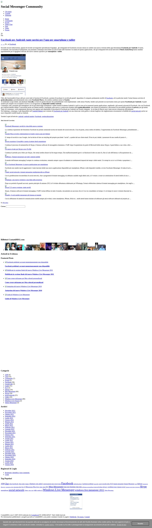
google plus (106, 484)
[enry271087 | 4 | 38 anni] (54, 250)
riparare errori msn (130, 487)
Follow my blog (76, 507)
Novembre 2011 (10, 433)
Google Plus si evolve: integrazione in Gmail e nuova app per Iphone (27, 134)
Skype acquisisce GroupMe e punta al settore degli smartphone (25, 141)
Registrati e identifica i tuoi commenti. (17, 473)
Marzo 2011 (9, 448)
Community (9, 21)
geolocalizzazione (48, 116)
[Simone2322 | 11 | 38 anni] (36, 250)
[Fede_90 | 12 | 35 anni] (59, 250)
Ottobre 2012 (9, 414)
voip (35, 490)
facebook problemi (87, 484)
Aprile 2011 (9, 446)
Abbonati (8, 15)
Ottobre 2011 (9, 435)
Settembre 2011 (10, 437)
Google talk (9, 384)
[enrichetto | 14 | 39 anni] (28, 250)
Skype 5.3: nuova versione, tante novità (18, 187)
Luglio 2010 (9, 463)
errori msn (57, 484)
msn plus (79, 487)
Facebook (13, 44)
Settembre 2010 (10, 459)
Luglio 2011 (9, 440)
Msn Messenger (10, 391)
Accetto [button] (140, 523)
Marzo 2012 (9, 425)
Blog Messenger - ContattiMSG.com (74, 498)
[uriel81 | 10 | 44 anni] (102, 250)
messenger (76, 502)
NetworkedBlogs (74, 494)
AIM (6, 375)
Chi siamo (8, 12)
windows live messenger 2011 (89, 490)
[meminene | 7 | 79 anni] (65, 250)
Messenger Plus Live (32, 487)
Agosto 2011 (9, 438)
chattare (27, 484)
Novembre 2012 (10, 412)
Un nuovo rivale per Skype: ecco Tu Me (18, 149)
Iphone (7, 389)
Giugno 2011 (9, 442)
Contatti (7, 13)
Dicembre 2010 (10, 453)
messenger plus (9, 487)
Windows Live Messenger (13, 399)
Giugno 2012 (9, 420)
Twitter (26, 490)
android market (29, 116)
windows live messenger (73, 504)
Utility (7, 397)
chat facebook (13, 484)
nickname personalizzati (88, 487)
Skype (7, 393)
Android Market (37, 111)
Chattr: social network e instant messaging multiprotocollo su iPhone (27, 172)
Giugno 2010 (9, 465)
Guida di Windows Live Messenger (17, 299)
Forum (7, 30)
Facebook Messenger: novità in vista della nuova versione (24, 126)
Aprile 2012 (9, 424)
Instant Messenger (129, 484)
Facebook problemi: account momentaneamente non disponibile (27, 266)
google (100, 484)
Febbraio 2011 (9, 450)
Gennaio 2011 (9, 451)
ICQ (6, 388)
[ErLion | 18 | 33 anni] (48, 250)
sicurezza (137, 487)
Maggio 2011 (9, 444)
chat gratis (22, 484)
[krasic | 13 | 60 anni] (84, 250)
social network (136, 111)
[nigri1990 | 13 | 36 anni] (72, 250)
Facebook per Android (61, 111)
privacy (105, 487)
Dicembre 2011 (10, 431)
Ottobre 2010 (9, 457)
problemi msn (112, 487)
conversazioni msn (48, 484)
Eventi (7, 22)
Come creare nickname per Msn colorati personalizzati (24, 282)
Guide (7, 386)
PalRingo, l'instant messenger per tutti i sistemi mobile (22, 157)
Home (7, 19)
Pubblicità (73, 517)
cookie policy (49, 525)
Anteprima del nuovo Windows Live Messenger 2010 (23, 290)
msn (41, 487)
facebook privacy (78, 484)
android (20, 116)
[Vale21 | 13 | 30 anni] (79, 250)
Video (7, 28)
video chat (30, 490)
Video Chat (8, 24)
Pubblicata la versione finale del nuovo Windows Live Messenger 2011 (29, 274)
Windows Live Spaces (12, 401)
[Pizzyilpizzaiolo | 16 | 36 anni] (91, 250)
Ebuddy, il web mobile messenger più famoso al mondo (23, 195)
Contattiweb (35, 515)
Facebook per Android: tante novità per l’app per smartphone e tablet (38, 39)
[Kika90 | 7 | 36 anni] (20, 250)
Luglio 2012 (9, 418)
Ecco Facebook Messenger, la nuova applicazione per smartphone (26, 164)
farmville (96, 484)
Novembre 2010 (10, 455)
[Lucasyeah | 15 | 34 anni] (96, 250)
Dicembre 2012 (10, 410)
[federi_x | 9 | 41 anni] (8, 250)
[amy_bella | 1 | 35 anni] (14, 250)
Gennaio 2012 (9, 429)
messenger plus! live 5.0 (19, 487)
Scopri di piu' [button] (121, 525)
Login (7, 474)
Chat (6, 376)
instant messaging (118, 484)
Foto (6, 26)
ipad (136, 484)
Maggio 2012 (9, 422)
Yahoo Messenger (11, 403)
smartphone (4, 490)
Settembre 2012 (10, 416)
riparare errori (121, 487)
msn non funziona (70, 487)
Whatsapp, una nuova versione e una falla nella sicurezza (23, 180)
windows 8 (39, 490)
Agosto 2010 (9, 461)
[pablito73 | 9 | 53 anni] (43, 250)
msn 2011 (45, 487)
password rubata (98, 487)
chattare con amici (36, 484)
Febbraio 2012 (9, 427)
